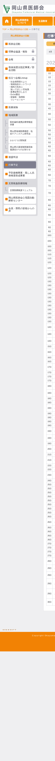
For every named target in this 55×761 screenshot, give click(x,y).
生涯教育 (42, 21)
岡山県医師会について (22, 21)
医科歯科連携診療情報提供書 (21, 123)
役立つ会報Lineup (20, 89)
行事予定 (13, 165)
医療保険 (13, 107)
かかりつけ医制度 (18, 140)
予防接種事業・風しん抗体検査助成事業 (21, 174)
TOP (4, 29)
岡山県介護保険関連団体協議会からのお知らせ (21, 148)
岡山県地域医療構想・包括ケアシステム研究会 (21, 132)
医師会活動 (14, 44)
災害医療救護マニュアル (21, 190)
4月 (50, 52)
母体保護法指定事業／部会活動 (21, 68)
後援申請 (13, 157)
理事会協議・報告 (18, 51)
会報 (11, 59)
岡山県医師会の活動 (19, 29)
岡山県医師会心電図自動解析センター (21, 199)
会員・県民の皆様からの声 (21, 209)
